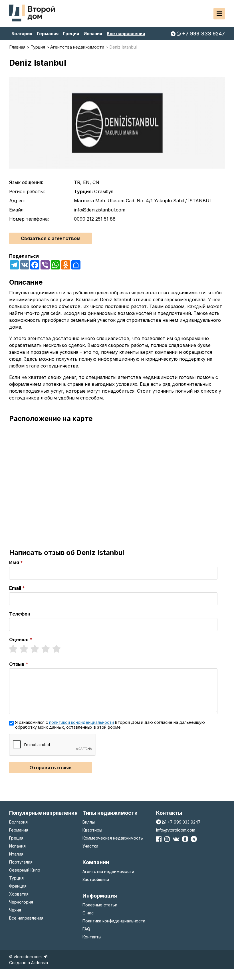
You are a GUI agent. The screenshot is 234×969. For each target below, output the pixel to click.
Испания (93, 33)
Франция (18, 886)
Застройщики (95, 879)
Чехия (15, 910)
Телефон (19, 614)
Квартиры (92, 830)
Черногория (21, 902)
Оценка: (19, 639)
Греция (71, 33)
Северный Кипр (24, 870)
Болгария (21, 33)
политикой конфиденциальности (81, 722)
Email (15, 588)
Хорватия (19, 894)
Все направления (126, 33)
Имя (14, 562)
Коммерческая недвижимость (112, 838)
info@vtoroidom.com (175, 830)
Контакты (91, 936)
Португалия (21, 862)
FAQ (86, 928)
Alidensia (39, 962)
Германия (47, 33)
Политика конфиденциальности (113, 920)
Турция (16, 878)
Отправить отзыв (50, 767)
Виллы (88, 822)
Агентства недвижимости (108, 871)
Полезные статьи (99, 904)
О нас (88, 912)
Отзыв (17, 664)
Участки (90, 846)
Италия (16, 854)
